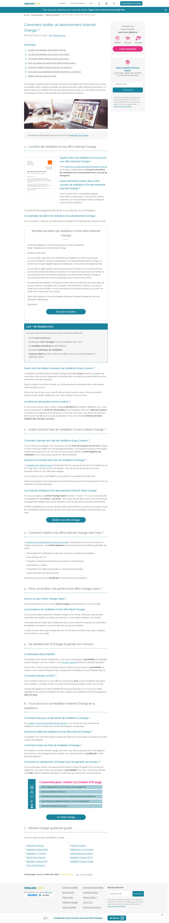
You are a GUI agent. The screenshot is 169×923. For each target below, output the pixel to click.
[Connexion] (99, 3)
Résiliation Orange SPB (36, 861)
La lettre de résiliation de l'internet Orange (47, 50)
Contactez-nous (90, 892)
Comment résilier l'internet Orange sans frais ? (49, 59)
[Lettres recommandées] (106, 3)
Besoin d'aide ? (90, 897)
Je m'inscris (128, 90)
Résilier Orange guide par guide (42, 76)
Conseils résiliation (37, 15)
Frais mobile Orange (35, 865)
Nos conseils (68, 892)
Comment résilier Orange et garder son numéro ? (50, 67)
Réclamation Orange (35, 857)
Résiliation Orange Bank (37, 849)
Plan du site (67, 897)
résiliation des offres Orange (39, 465)
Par (57, 35)
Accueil (26, 15)
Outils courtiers (69, 907)
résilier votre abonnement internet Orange (48, 723)
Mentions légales (70, 902)
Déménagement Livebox (81, 853)
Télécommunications (52, 15)
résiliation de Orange (79, 135)
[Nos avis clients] (39, 895)
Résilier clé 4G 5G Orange (81, 849)
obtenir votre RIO (70, 662)
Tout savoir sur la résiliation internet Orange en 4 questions (54, 72)
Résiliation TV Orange (36, 853)
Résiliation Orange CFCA (81, 857)
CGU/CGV (88, 902)
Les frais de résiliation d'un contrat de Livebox (49, 54)
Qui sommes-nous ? (92, 907)
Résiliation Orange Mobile (81, 861)
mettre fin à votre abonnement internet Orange (85, 166)
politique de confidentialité (123, 106)
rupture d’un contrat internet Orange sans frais (48, 542)
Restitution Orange (35, 845)
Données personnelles (93, 887)
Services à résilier (70, 887)
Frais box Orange (78, 845)
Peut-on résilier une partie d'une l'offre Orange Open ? (52, 63)
